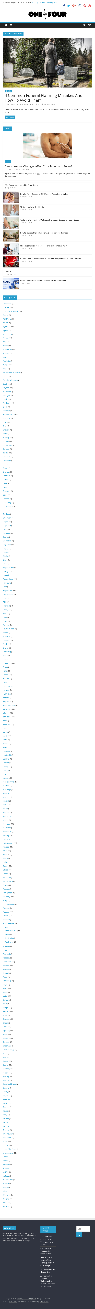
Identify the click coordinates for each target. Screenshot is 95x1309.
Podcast (6, 912)
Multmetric (7, 831)
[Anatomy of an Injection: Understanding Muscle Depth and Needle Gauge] (11, 219)
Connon (6, 499)
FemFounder (8, 594)
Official (5, 870)
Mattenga (7, 789)
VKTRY (5, 1172)
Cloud (5, 487)
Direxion (6, 552)
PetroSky (6, 896)
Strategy (6, 1080)
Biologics (6, 395)
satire (5, 996)
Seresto (6, 1011)
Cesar (5, 468)
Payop (5, 885)
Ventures (6, 1164)
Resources (7, 961)
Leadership (7, 755)
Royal (5, 984)
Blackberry (7, 403)
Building (6, 437)
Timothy (6, 1126)
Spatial (5, 1061)
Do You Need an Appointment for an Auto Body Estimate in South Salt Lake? (51, 259)
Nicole (5, 858)
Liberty (5, 766)
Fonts (7, 934)
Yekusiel (6, 1206)
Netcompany (8, 843)
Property (6, 946)
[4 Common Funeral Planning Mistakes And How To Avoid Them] (47, 39)
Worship (6, 1199)
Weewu (6, 1187)
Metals (5, 797)
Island (5, 728)
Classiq (5, 479)
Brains (5, 422)
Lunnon (6, 778)
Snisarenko (7, 1046)
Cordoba (6, 514)
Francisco (7, 636)
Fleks (5, 617)
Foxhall (6, 632)
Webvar (6, 1183)
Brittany (6, 430)
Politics (6, 916)
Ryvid (5, 988)
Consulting (7, 502)
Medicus (6, 793)
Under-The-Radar (10, 1149)
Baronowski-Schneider (12, 372)
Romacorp (7, 981)
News (8, 162)
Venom (6, 1160)
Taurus (5, 1107)
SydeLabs (7, 1099)
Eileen (5, 564)
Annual (5, 338)
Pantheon (7, 877)
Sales (5, 992)
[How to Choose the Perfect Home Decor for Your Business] (11, 232)
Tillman (6, 1118)
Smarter (6, 1042)
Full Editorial (24, 104)
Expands (6, 575)
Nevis (5, 851)
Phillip (5, 900)
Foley (5, 621)
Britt (4, 426)
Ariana (5, 345)
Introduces (7, 717)
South (5, 1053)
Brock (5, 433)
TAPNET (6, 1103)
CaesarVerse (8, 445)
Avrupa (5, 365)
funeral (34, 104)
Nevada (6, 847)
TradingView (8, 1134)
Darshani (6, 533)
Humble (6, 690)
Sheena (6, 1023)
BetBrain (6, 384)
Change (6, 472)
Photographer (8, 904)
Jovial (5, 740)
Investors (6, 724)
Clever (5, 483)
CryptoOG (7, 525)
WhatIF (6, 1191)
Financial (6, 606)
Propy (5, 950)
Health (5, 675)
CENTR (6, 464)
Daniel (5, 529)
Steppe (5, 1072)
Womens (6, 1195)
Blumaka (6, 411)
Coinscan (6, 491)
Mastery (6, 785)
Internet (6, 713)
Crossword (7, 518)
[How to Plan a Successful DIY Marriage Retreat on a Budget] (11, 193)
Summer (6, 1088)
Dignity (5, 548)
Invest (5, 720)
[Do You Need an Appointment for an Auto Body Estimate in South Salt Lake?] (11, 257)
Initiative (6, 697)
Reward (6, 973)
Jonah (5, 736)
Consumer (7, 506)
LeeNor (6, 763)
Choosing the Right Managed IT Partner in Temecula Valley (43, 246)
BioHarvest (7, 391)
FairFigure (7, 583)
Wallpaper (9, 942)
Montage (6, 824)
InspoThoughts (9, 705)
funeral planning (43, 104)
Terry (5, 1115)
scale (5, 1004)
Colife (5, 495)
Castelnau (7, 460)
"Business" (7, 303)
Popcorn (6, 919)
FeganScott (7, 590)
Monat (5, 820)
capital (5, 453)
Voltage (6, 1176)
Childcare (6, 476)
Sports (5, 1065)
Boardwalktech (9, 414)
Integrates (7, 709)
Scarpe (5, 1007)
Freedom (6, 640)
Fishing (5, 609)
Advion (5, 323)
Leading (6, 759)
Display (6, 556)
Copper (6, 510)
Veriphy (6, 1168)
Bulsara (6, 441)
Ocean (5, 866)
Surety (5, 1092)
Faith (5, 587)
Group (5, 667)
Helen (5, 682)
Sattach (6, 1000)
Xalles (5, 1203)
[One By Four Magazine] (5, 25)
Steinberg (6, 1069)
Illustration (9, 938)
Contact (8, 272)
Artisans (6, 353)
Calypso (6, 449)
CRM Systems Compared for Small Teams (21, 185)
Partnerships (8, 881)
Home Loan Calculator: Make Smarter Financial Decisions (43, 280)
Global (5, 655)
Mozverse (7, 828)
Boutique (6, 418)
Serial (5, 1015)
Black (5, 399)
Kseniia (6, 747)
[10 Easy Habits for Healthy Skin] (11, 206)
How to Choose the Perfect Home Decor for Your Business (44, 233)
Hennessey (7, 686)
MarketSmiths (8, 782)
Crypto (5, 521)
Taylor (5, 1111)
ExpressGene (8, 579)
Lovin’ (5, 774)
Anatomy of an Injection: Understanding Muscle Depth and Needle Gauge (49, 220)
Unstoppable (8, 1153)
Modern (6, 812)
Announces (7, 334)
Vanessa (6, 1157)
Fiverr (5, 613)
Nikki (5, 862)
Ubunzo (6, 1145)
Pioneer (6, 908)
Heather (6, 678)
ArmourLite (7, 349)
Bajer (5, 368)
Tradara (6, 1130)
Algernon (6, 326)
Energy (5, 571)
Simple (8, 91)
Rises (5, 977)
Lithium (6, 770)
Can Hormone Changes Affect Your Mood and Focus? (38, 166)
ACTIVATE (7, 319)
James (5, 732)
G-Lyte (5, 648)
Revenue (6, 969)
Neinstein (6, 839)
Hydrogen (7, 694)
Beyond (6, 388)
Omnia (5, 873)
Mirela (5, 808)
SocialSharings (8, 1049)
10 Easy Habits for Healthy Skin (44, 2)
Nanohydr (7, 835)
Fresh (5, 644)
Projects (6, 927)
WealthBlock (8, 1180)
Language (7, 751)
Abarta (5, 315)
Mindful (6, 801)
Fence (5, 598)
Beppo (5, 376)
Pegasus (6, 889)
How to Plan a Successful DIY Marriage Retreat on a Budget (44, 194)
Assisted (6, 357)
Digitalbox (7, 544)
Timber (6, 1122)
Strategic (6, 1076)
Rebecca (6, 958)
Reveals (6, 965)
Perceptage (7, 893)
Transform (7, 1137)
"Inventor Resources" (11, 311)
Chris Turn (25, 169)
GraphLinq (7, 663)
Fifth (4, 602)
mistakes (53, 104)
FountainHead (8, 629)
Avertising (7, 361)
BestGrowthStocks (10, 380)
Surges (5, 1095)
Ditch (5, 560)
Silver (5, 1034)
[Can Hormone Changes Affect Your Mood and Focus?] (47, 134)
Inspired (6, 701)
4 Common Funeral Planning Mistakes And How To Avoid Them (44, 98)
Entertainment (11, 930)
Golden (6, 659)
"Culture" (6, 307)
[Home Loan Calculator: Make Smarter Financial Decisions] (11, 279)
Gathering (7, 652)
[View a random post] (89, 25)
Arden (5, 342)
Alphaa (5, 330)
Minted (5, 805)
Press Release (8, 923)
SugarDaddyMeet (10, 1084)
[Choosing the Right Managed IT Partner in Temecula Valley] (11, 245)
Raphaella (7, 954)
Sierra (5, 1027)
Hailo (5, 671)
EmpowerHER (8, 567)
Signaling (6, 1030)
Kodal (5, 743)
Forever (6, 625)
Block (5, 407)
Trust (5, 1141)
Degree (6, 537)
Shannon (6, 1019)
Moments (7, 816)
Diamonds (7, 541)
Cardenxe (6, 456)
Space (5, 1057)
